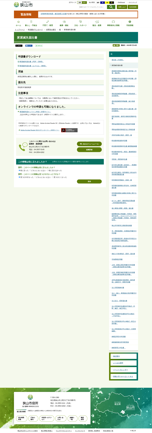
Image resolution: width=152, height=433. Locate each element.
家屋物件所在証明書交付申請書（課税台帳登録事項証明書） (124, 79)
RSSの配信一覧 (108, 430)
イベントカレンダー (120, 370)
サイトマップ (133, 2)
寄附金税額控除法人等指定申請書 (123, 124)
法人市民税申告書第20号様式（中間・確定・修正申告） (123, 307)
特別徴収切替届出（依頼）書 (122, 180)
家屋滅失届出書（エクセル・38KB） (33, 66)
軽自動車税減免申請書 (119, 140)
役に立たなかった (55, 170)
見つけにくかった (60, 177)
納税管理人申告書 (119, 348)
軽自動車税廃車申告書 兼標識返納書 (124, 146)
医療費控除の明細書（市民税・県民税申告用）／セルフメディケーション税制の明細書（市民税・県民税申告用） (124, 217)
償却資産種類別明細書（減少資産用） (123, 102)
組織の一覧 (72, 418)
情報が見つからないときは (123, 376)
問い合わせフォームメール (89, 144)
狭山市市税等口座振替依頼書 (122, 225)
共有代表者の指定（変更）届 (122, 135)
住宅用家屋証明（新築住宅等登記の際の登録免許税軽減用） (124, 240)
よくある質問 (118, 363)
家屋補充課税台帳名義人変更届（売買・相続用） (124, 72)
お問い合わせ (60, 418)
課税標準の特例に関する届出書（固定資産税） (124, 110)
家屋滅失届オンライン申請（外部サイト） (35, 112)
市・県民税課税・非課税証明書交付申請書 (124, 232)
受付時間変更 (21, 418)
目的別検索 (132, 7)
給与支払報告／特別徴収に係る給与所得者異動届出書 (124, 173)
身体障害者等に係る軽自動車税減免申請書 (124, 247)
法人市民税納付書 (118, 287)
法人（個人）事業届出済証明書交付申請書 (124, 294)
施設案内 (116, 356)
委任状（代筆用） (118, 60)
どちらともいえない (38, 170)
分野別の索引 (51, 30)
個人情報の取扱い (47, 430)
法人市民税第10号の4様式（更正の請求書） (124, 322)
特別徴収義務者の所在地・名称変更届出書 (124, 186)
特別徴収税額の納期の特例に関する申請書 (124, 194)
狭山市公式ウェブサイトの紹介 (28, 430)
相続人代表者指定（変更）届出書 (123, 254)
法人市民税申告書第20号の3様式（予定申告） (123, 315)
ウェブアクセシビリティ (64, 430)
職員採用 (82, 418)
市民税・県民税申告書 (119, 159)
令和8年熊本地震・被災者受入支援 (53, 14)
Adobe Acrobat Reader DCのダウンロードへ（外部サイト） (40, 130)
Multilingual (121, 2)
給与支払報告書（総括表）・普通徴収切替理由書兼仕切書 (124, 166)
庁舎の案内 (33, 418)
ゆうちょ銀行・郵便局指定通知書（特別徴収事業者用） (123, 202)
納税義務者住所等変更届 (120, 342)
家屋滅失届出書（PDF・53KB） (32, 61)
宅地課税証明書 (117, 259)
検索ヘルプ (122, 7)
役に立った (24, 170)
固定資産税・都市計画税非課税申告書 (124, 117)
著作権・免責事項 (94, 430)
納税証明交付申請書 (119, 336)
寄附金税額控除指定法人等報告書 (123, 129)
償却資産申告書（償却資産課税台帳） (123, 87)
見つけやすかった (27, 177)
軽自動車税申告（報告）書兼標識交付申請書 (124, 153)
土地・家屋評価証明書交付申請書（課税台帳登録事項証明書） (123, 273)
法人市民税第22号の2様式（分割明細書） (124, 330)
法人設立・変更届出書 (119, 301)
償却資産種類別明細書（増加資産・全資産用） (124, 95)
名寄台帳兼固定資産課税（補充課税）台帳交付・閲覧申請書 (123, 281)
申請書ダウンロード (35, 30)
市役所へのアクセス (47, 418)
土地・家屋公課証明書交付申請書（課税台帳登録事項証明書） (123, 266)
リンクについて (80, 430)
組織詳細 (89, 149)
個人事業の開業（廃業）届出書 (122, 208)
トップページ (20, 30)
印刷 (117, 45)
